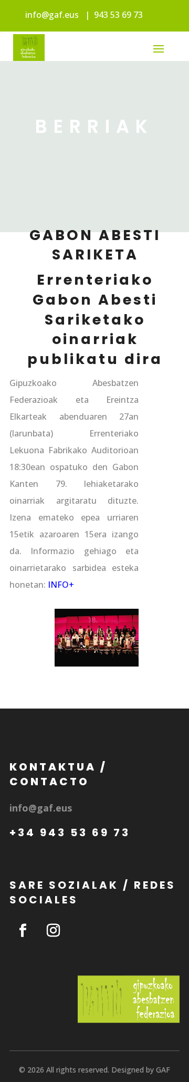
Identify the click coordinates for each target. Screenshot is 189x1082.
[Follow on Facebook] (22, 931)
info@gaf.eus (52, 14)
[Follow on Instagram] (53, 931)
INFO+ (61, 584)
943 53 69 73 (118, 14)
